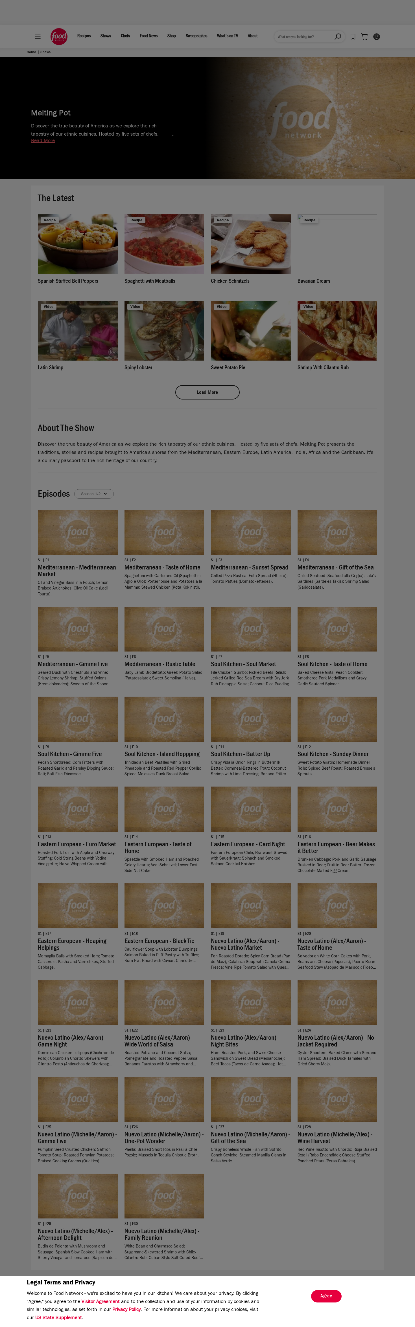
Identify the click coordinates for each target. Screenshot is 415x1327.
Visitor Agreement (101, 1302)
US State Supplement (58, 1318)
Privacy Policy (126, 1310)
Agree (326, 1296)
